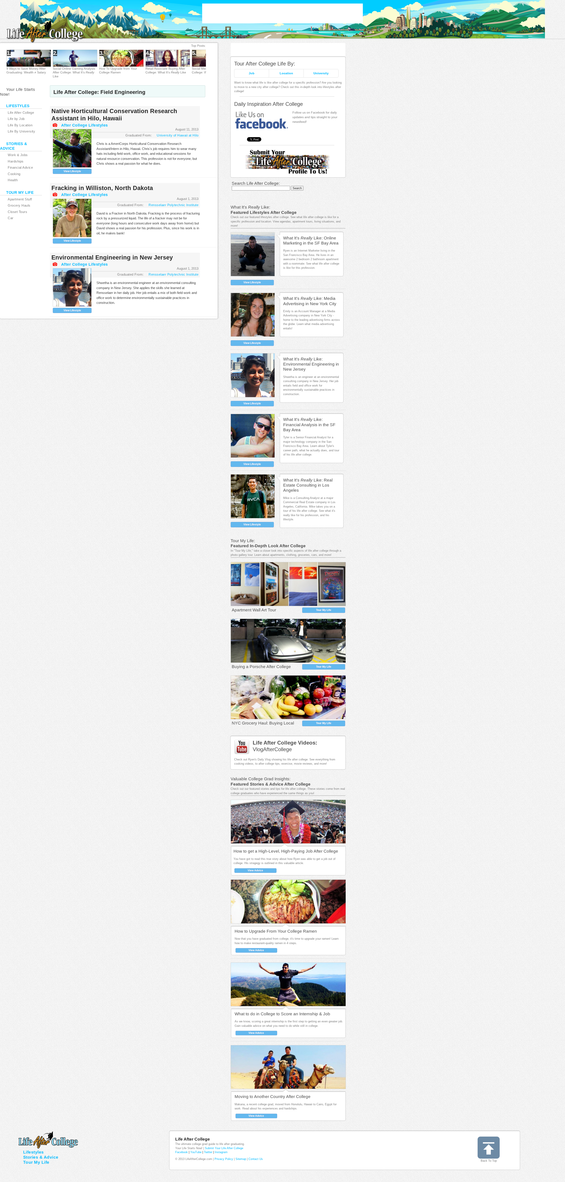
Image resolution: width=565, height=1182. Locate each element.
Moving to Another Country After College (273, 1096)
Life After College (192, 1139)
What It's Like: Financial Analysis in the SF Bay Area (309, 424)
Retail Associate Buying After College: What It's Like (165, 70)
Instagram (221, 1152)
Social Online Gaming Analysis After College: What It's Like (74, 72)
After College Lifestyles (84, 125)
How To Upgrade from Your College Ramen (118, 70)
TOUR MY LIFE (20, 192)
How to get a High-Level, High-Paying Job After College (286, 851)
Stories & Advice (40, 1157)
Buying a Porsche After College (261, 666)
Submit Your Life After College (224, 1148)
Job (251, 73)
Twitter (208, 1152)
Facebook (181, 1152)
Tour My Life (323, 610)
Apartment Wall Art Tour (254, 610)
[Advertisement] (282, 13)
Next (221, 64)
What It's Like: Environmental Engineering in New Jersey (311, 364)
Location (286, 73)
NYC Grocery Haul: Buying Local (263, 723)
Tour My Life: (243, 540)
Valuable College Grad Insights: (260, 779)
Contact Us (256, 1159)
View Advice (255, 870)
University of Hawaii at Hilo (177, 135)
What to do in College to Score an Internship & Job (282, 1014)
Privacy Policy (224, 1159)
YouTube (196, 1152)
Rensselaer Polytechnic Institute (173, 205)
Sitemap (240, 1159)
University (321, 73)
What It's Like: (250, 207)
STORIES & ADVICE (13, 146)
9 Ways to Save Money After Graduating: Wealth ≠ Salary (26, 70)
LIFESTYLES (17, 106)
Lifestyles (33, 1152)
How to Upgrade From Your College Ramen (276, 931)
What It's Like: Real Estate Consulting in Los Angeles (308, 485)
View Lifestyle (72, 171)
